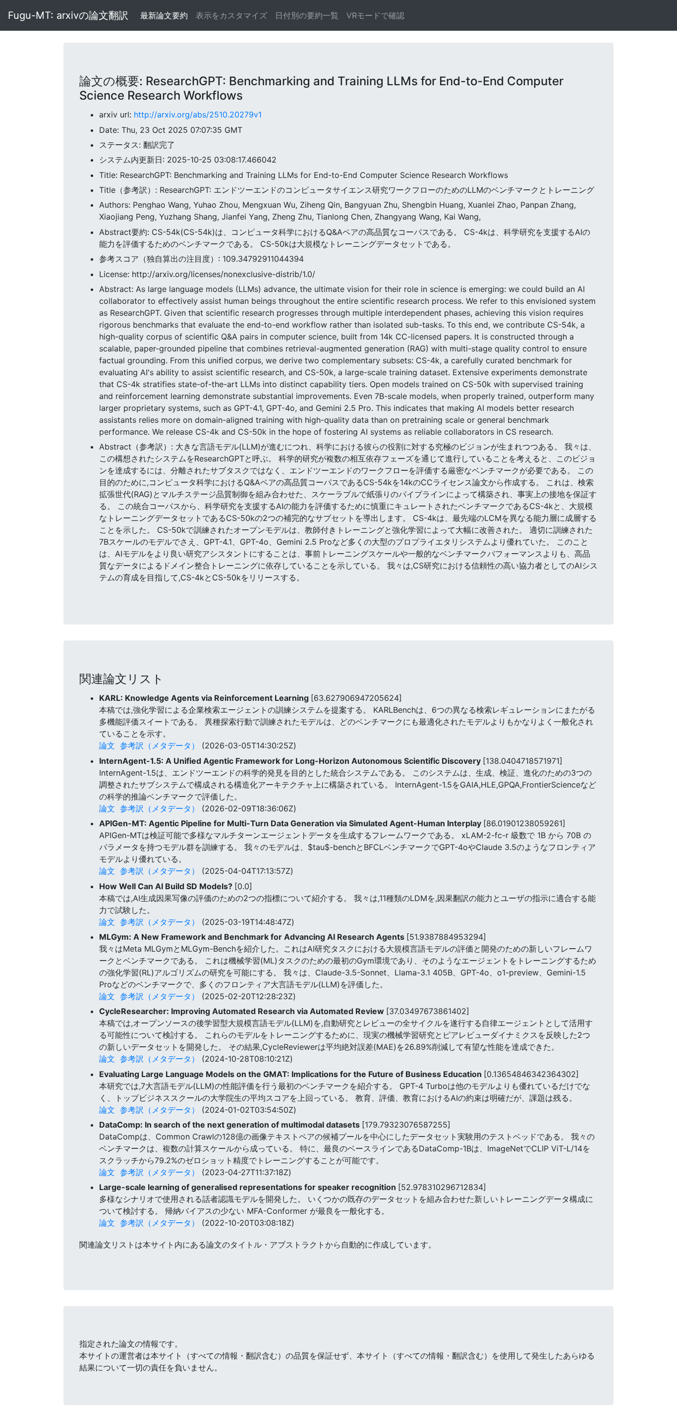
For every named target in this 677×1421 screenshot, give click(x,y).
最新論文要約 (164, 15)
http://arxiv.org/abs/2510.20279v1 (198, 114)
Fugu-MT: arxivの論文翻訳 (68, 15)
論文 (107, 745)
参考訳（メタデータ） (159, 745)
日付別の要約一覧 (306, 15)
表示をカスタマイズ (231, 15)
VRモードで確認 (375, 15)
